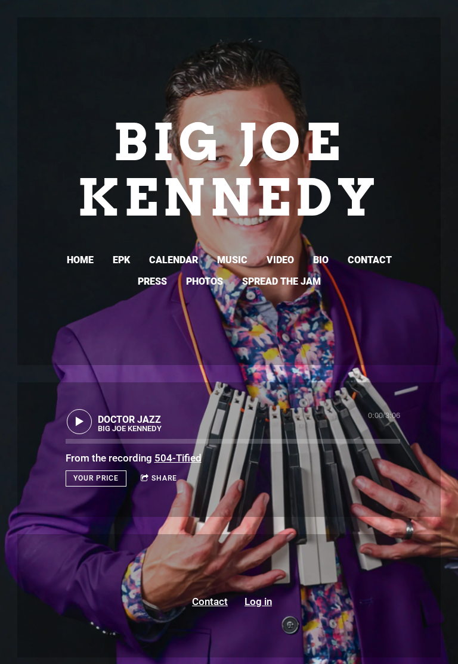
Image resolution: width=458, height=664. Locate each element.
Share (164, 478)
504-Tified (178, 458)
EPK (121, 260)
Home (80, 260)
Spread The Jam (281, 281)
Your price (96, 478)
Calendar (173, 260)
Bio (321, 260)
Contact (370, 260)
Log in (258, 601)
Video (280, 260)
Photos (204, 281)
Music (232, 260)
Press (152, 281)
